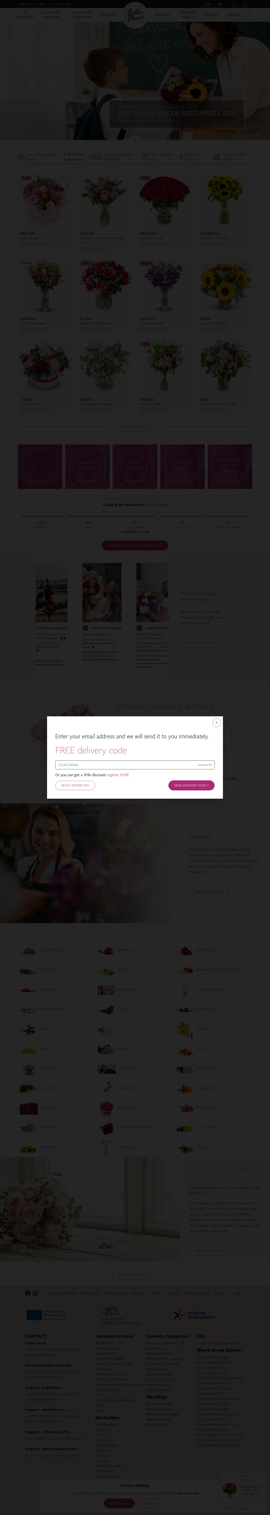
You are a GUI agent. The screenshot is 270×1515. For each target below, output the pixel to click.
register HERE (118, 775)
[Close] (217, 722)
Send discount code (191, 785)
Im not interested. (75, 785)
